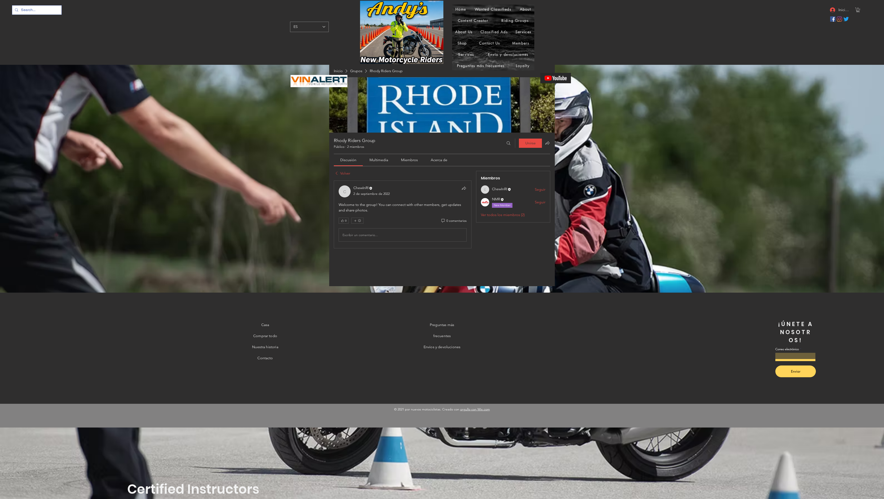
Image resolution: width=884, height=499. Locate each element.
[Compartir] (464, 188)
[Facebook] (832, 19)
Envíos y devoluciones (442, 347)
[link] (348, 160)
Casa (265, 325)
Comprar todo (265, 336)
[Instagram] (839, 19)
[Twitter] (846, 19)
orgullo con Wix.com (475, 409)
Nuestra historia (265, 347)
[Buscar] (508, 143)
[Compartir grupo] (547, 143)
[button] (858, 10)
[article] (402, 214)
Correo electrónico (787, 349)
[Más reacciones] (357, 221)
